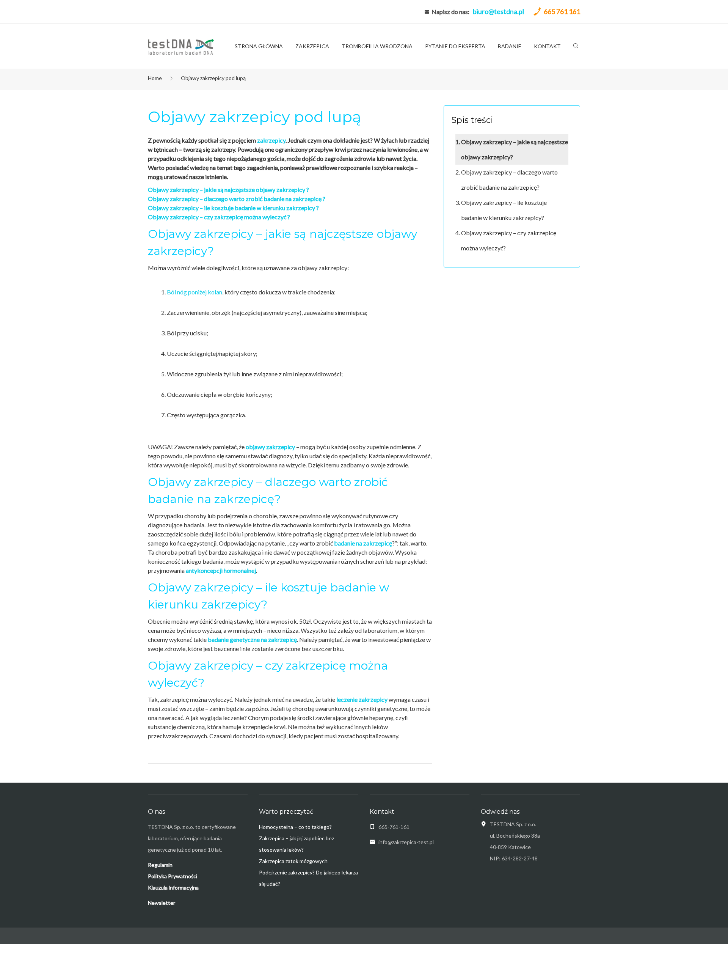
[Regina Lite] (181, 46)
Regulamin (160, 865)
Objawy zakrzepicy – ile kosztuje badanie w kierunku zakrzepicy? (504, 210)
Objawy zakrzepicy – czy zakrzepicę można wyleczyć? (508, 240)
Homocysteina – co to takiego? (295, 827)
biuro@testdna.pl (498, 11)
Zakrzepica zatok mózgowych (293, 861)
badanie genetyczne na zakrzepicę (252, 639)
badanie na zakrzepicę (363, 543)
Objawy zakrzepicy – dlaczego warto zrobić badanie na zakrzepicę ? (236, 198)
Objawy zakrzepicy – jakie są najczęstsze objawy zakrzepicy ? (228, 189)
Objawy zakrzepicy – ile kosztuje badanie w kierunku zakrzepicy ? (233, 207)
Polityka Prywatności (172, 876)
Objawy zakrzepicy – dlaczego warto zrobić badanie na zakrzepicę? (509, 179)
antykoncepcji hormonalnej (221, 570)
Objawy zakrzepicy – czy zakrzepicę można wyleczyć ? (219, 216)
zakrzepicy (271, 140)
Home (155, 78)
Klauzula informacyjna (173, 887)
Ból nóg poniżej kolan (194, 292)
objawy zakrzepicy (270, 446)
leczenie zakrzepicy (362, 699)
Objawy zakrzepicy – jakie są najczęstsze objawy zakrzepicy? (514, 149)
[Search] (576, 47)
